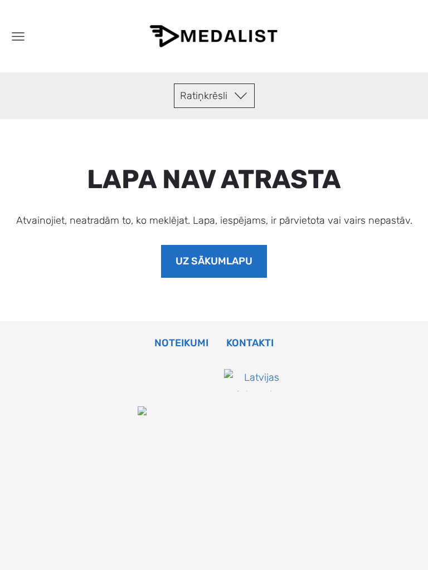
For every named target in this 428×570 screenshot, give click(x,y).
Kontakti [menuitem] (250, 343)
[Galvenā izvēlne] (18, 36)
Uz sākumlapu (214, 261)
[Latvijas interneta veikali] (257, 412)
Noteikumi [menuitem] (181, 343)
